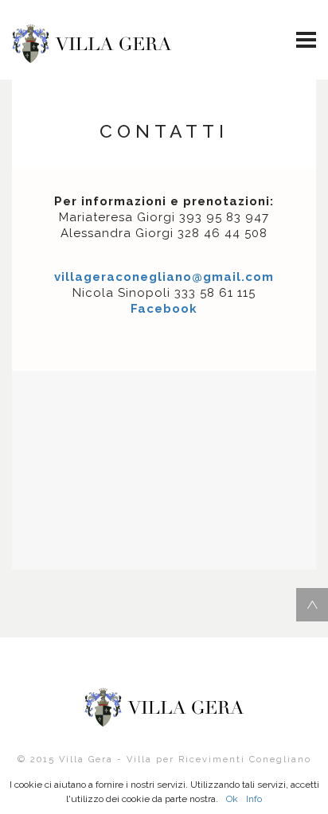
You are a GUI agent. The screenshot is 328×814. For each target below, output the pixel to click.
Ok (232, 798)
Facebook (164, 309)
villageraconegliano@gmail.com (164, 277)
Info (254, 798)
